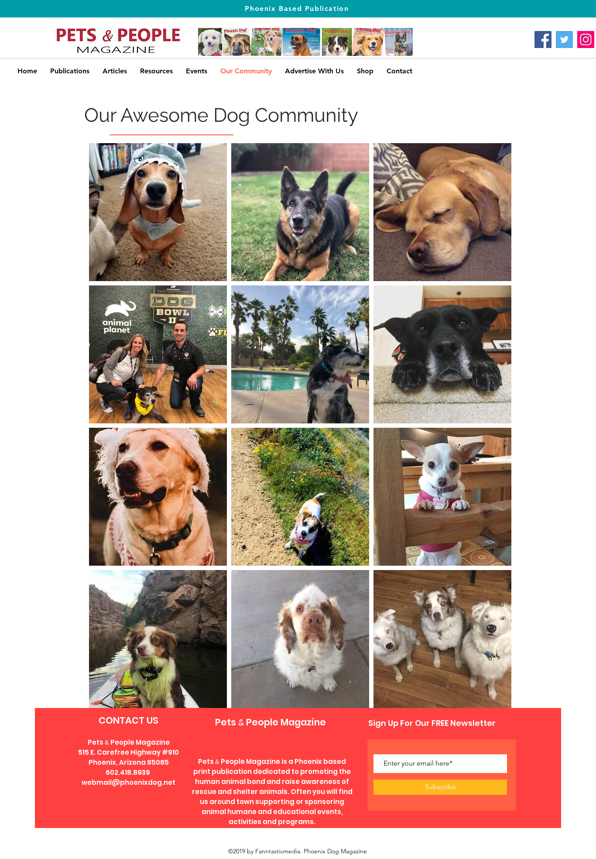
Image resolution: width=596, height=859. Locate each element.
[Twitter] (564, 39)
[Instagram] (585, 39)
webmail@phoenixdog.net (128, 782)
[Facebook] (542, 39)
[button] (156, 71)
